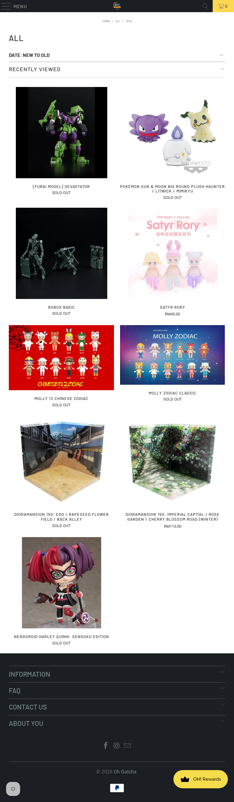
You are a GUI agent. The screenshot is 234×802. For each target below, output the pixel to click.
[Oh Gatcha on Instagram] (116, 746)
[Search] (205, 6)
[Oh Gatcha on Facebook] (105, 746)
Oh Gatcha (125, 772)
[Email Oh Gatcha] (127, 746)
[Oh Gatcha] (117, 6)
